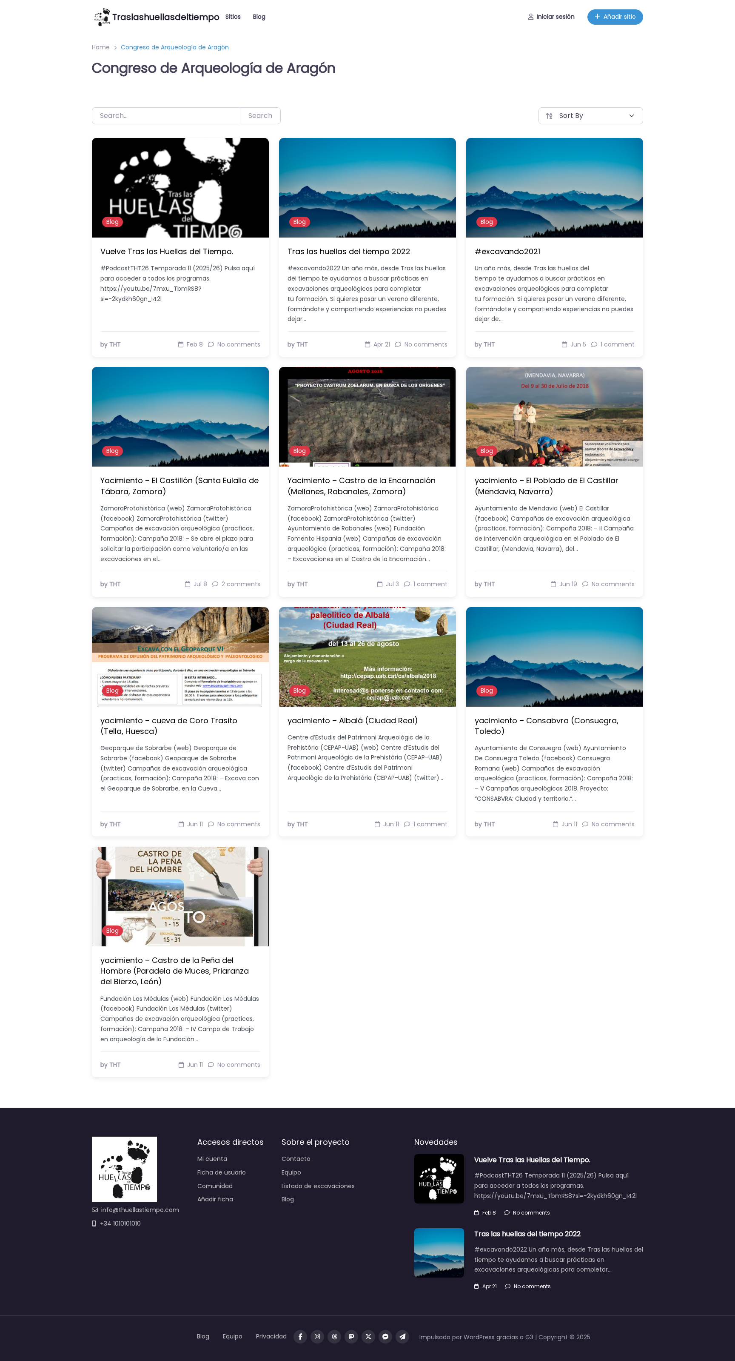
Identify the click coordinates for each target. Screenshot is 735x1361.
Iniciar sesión (556, 16)
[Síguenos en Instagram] (317, 1337)
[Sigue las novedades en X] (368, 1337)
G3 (529, 1337)
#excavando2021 (507, 251)
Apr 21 (489, 1286)
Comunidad (215, 1186)
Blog (259, 16)
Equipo (291, 1172)
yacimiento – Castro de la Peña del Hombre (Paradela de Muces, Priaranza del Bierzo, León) (174, 971)
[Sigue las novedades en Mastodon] (351, 1337)
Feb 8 (489, 1212)
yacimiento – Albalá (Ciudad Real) (353, 720)
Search (260, 115)
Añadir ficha (215, 1199)
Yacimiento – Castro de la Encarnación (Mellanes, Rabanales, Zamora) (362, 485)
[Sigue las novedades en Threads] (334, 1337)
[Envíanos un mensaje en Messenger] (385, 1337)
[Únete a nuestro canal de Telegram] (402, 1337)
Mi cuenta (212, 1159)
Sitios (233, 16)
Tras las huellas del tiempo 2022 (349, 251)
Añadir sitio (620, 16)
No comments (531, 1212)
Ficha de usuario (221, 1172)
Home (101, 47)
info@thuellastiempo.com (140, 1210)
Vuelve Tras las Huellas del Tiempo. (166, 251)
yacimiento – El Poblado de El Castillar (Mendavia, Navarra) (546, 485)
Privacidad (271, 1336)
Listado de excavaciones (318, 1186)
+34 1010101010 (120, 1223)
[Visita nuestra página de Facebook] (300, 1337)
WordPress (479, 1337)
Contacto (296, 1159)
